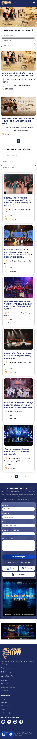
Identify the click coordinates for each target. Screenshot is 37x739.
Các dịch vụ (4, 683)
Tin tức (3, 709)
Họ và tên (6, 505)
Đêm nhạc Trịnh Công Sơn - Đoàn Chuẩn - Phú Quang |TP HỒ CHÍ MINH (18, 121)
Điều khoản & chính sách (8, 687)
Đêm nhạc (4, 702)
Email (4, 522)
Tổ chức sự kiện (5, 706)
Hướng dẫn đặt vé (6, 713)
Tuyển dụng (5, 690)
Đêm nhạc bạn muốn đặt (11, 530)
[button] (2, 16)
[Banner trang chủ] (18, 17)
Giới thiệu (4, 680)
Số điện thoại (7, 513)
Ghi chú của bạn (7, 538)
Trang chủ (4, 699)
